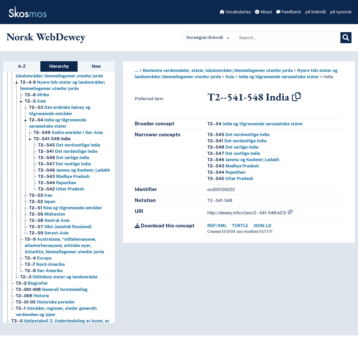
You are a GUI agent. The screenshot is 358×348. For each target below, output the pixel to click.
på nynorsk (341, 11)
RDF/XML (217, 225)
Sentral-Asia (49, 220)
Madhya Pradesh (63, 176)
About (265, 11)
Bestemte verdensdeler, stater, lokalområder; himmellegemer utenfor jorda (218, 70)
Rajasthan (57, 182)
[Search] (346, 37)
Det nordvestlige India (69, 145)
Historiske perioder (45, 302)
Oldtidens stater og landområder (59, 276)
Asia (35, 101)
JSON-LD (262, 225)
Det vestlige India (64, 163)
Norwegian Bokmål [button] (205, 37)
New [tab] (96, 66)
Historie (32, 295)
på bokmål (315, 11)
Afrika (37, 94)
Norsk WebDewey (45, 36)
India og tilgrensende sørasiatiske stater (278, 76)
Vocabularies (237, 11)
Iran (40, 195)
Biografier (32, 283)
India (52, 138)
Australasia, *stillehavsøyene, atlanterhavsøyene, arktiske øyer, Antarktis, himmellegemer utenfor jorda (64, 245)
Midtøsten (47, 214)
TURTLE (240, 225)
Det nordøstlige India (67, 151)
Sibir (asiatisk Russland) (60, 226)
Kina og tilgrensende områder (65, 207)
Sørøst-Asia (48, 233)
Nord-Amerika (45, 264)
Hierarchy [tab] (59, 66)
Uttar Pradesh (61, 189)
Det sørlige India (63, 157)
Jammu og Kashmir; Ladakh (74, 170)
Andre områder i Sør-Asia (68, 132)
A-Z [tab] (22, 66)
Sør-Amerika (44, 270)
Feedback (290, 11)
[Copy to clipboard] (296, 96)
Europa (38, 258)
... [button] (136, 70)
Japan (42, 201)
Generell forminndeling (52, 289)
